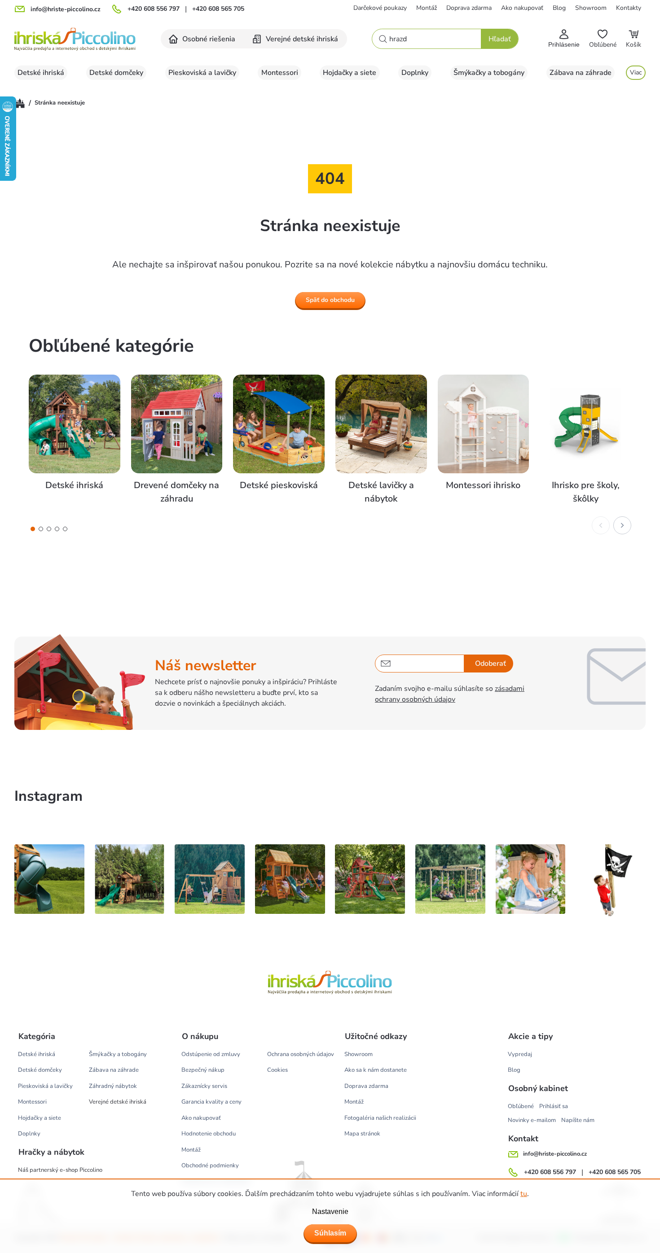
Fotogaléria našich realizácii (380, 1118)
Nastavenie (330, 1211)
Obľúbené (521, 1106)
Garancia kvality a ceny (211, 1102)
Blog (559, 8)
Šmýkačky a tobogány (118, 1054)
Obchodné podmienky (210, 1165)
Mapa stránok (362, 1134)
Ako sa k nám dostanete (375, 1070)
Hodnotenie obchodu (208, 1134)
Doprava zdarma (469, 8)
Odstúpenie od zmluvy (210, 1054)
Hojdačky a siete (39, 1118)
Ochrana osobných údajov (300, 1054)
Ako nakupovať (522, 8)
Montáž (426, 8)
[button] (33, 529)
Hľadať (499, 39)
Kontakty (628, 8)
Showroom (591, 8)
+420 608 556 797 (154, 9)
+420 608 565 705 (218, 9)
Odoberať (490, 663)
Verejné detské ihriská (117, 1102)
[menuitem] (202, 38)
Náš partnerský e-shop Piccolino (60, 1170)
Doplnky (29, 1134)
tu (523, 1194)
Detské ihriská (36, 1054)
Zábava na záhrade (114, 1070)
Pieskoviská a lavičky (45, 1086)
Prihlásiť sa (553, 1106)
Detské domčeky (40, 1070)
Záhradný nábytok (113, 1086)
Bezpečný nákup (202, 1070)
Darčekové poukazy (380, 8)
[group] (74, 440)
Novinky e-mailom (532, 1120)
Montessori (32, 1102)
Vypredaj (520, 1054)
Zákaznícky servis (204, 1086)
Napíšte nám (577, 1120)
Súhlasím (330, 1233)
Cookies (277, 1070)
